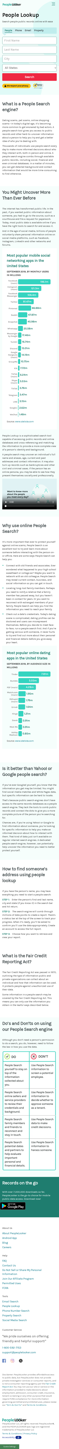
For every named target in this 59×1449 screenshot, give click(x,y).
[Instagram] (12, 1360)
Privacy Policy (30, 1433)
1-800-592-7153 (11, 1347)
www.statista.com (24, 421)
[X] (21, 1360)
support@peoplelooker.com (19, 1352)
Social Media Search (14, 1320)
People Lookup (11, 1306)
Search (29, 77)
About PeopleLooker (14, 1233)
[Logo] (29, 1420)
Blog (5, 1242)
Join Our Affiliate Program (18, 1278)
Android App (9, 1238)
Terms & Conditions (36, 1405)
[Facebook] (4, 1360)
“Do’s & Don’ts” (14, 1405)
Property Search (11, 1315)
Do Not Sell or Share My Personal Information (22, 1272)
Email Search (10, 1301)
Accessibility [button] (8, 1437)
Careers (6, 1247)
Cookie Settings (9, 1447)
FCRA (5, 1288)
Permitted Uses (11, 1283)
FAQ (4, 1260)
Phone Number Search (15, 1310)
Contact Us (9, 1265)
